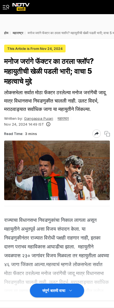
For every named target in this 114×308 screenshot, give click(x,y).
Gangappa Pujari (38, 118)
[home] (21, 5)
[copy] (107, 133)
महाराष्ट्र (63, 118)
